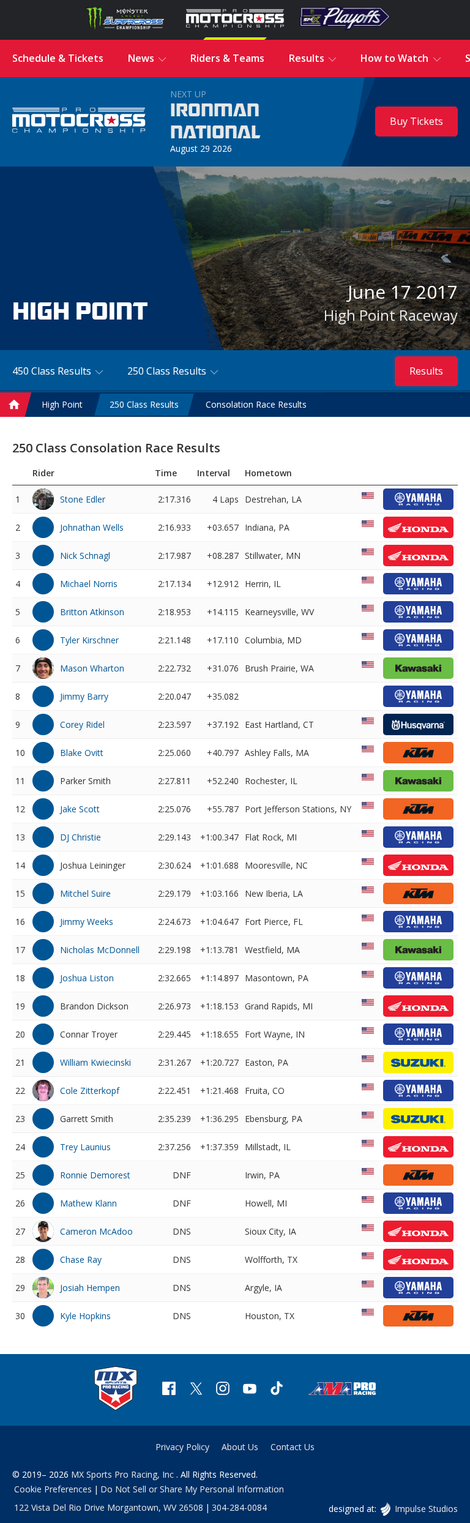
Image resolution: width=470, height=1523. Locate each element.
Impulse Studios (426, 1508)
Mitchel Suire (85, 893)
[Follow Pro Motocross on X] (195, 1390)
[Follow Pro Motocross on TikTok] (276, 1390)
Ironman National (215, 122)
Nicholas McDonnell (100, 950)
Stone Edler (82, 499)
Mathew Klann (88, 1203)
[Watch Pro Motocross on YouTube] (249, 1390)
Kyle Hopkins (85, 1316)
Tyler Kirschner (89, 640)
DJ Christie (80, 837)
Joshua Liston (87, 978)
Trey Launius (85, 1147)
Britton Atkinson (92, 612)
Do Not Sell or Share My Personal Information (192, 1489)
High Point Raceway (391, 315)
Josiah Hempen (90, 1287)
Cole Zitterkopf (89, 1090)
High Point (62, 404)
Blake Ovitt (81, 752)
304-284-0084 (239, 1507)
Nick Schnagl (85, 555)
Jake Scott (80, 809)
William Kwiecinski (95, 1062)
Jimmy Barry (84, 696)
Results (426, 371)
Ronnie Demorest (95, 1175)
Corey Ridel (82, 724)
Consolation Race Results (256, 404)
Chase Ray (81, 1259)
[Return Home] (79, 122)
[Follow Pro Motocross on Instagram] (222, 1390)
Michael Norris (89, 583)
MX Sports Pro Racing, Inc (123, 1474)
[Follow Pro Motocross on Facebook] (168, 1390)
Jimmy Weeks (86, 921)
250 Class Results (144, 404)
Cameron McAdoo (96, 1231)
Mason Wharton (92, 668)
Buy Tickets (416, 121)
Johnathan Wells (92, 527)
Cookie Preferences (53, 1489)
